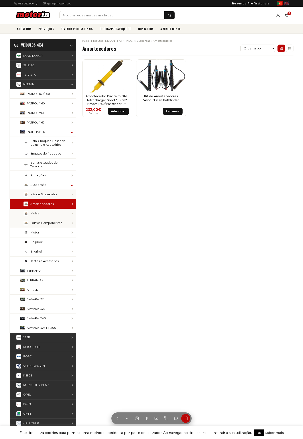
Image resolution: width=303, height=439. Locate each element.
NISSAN (110, 40)
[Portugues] (279, 3)
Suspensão (143, 40)
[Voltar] (117, 418)
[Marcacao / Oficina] (185, 418)
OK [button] (258, 433)
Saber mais (274, 433)
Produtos (97, 40)
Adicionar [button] (118, 111)
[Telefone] (166, 418)
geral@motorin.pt (59, 3)
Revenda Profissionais (251, 3)
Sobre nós (24, 29)
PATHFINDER (126, 40)
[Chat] (175, 418)
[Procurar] (169, 15)
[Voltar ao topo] (127, 418)
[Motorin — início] (34, 15)
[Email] (156, 418)
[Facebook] (146, 418)
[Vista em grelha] (281, 48)
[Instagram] (136, 418)
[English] (286, 3)
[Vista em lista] (289, 48)
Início (85, 40)
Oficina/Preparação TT (116, 29)
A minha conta (170, 29)
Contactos (146, 29)
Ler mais (172, 111)
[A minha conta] (278, 15)
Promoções (46, 29)
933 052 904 (28, 3)
